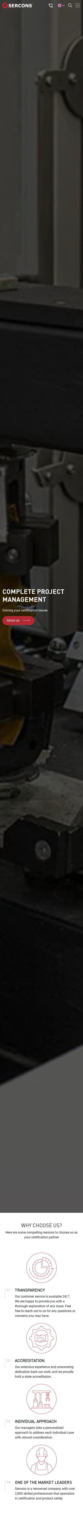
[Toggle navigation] (76, 5)
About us (13, 620)
